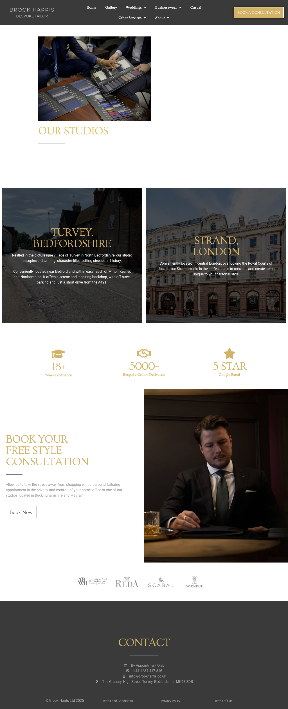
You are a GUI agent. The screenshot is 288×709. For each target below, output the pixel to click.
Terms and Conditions (117, 701)
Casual (195, 7)
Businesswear (166, 7)
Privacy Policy (170, 701)
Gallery (111, 7)
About (160, 18)
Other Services (130, 18)
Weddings (134, 7)
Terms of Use (223, 701)
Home (91, 7)
